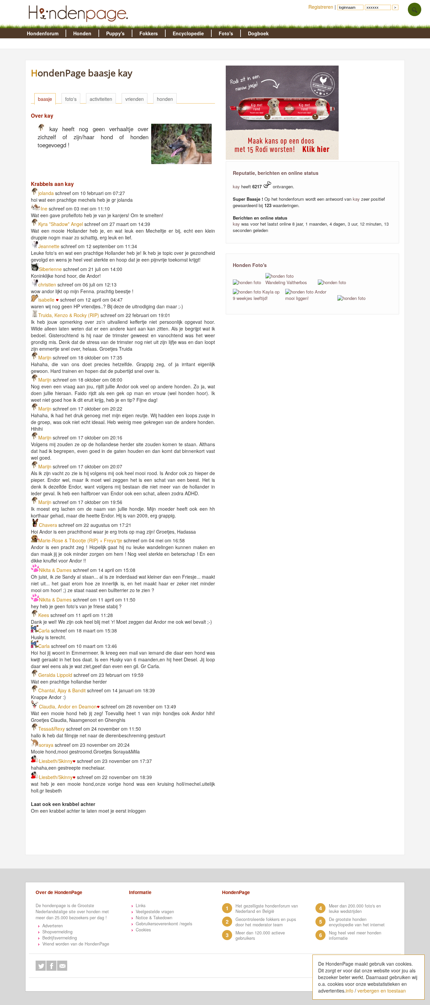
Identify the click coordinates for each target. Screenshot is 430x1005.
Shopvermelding (57, 932)
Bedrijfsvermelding (59, 938)
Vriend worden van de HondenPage (75, 944)
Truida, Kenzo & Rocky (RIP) (68, 315)
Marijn (44, 357)
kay (236, 186)
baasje (45, 98)
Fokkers (148, 33)
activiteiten (101, 98)
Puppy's (115, 33)
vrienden (134, 98)
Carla (44, 630)
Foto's (226, 33)
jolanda (46, 193)
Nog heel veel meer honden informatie (355, 935)
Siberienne (50, 269)
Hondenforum (42, 33)
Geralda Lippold (55, 674)
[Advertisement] (151, 838)
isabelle (47, 299)
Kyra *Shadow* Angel (60, 224)
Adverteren (52, 926)
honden (165, 98)
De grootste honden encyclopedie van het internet (357, 922)
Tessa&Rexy (51, 728)
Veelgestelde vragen (155, 912)
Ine (44, 208)
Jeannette (49, 246)
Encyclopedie (188, 33)
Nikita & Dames (56, 570)
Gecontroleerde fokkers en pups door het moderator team (265, 922)
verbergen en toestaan (381, 990)
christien (47, 284)
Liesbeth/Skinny (56, 761)
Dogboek (258, 33)
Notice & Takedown (154, 918)
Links (140, 905)
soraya (46, 744)
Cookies (143, 930)
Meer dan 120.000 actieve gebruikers (260, 935)
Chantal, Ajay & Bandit (62, 690)
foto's (71, 98)
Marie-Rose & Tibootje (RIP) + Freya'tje (80, 540)
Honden (82, 33)
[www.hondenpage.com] (80, 25)
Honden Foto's (250, 265)
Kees (43, 615)
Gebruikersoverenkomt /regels (164, 924)
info (349, 990)
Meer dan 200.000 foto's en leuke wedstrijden (355, 908)
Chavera (48, 524)
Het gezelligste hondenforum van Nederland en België (266, 908)
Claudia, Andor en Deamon (68, 706)
